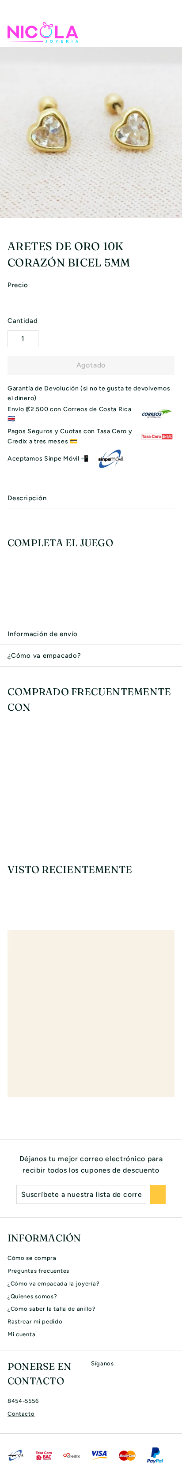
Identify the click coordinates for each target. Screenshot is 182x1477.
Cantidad (23, 321)
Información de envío (43, 634)
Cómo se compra (32, 1258)
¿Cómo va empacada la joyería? (53, 1283)
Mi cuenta (21, 1334)
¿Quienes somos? (32, 1296)
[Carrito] (167, 32)
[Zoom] (174, 210)
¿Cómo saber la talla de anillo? (52, 1308)
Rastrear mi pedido (35, 1321)
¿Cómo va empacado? (44, 656)
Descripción (27, 498)
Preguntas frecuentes (38, 1270)
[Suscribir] (158, 1194)
